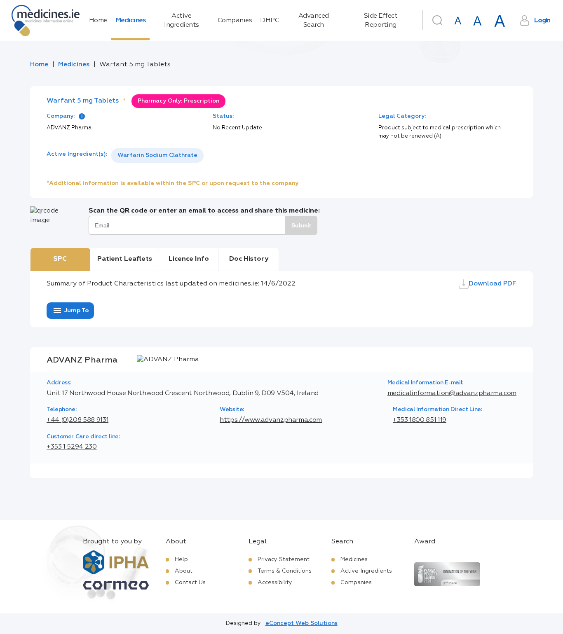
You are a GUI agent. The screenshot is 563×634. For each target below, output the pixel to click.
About (183, 571)
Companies (235, 20)
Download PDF (492, 284)
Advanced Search (313, 20)
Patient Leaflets (124, 259)
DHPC (269, 20)
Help (181, 559)
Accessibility (275, 582)
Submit (301, 225)
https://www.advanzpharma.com (271, 420)
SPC (60, 259)
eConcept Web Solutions (301, 623)
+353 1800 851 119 (419, 420)
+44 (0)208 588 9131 (77, 420)
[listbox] (157, 155)
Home (98, 20)
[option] (157, 155)
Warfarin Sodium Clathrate (157, 155)
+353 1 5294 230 (72, 447)
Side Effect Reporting (381, 20)
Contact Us (190, 582)
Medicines (130, 20)
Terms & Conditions (285, 571)
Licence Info (189, 259)
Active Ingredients (181, 20)
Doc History (248, 259)
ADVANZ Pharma (69, 128)
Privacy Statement (284, 559)
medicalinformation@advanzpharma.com (451, 393)
